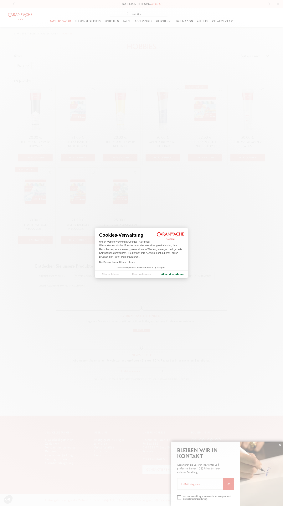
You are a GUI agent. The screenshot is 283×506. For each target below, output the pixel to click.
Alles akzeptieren (172, 274)
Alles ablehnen (111, 274)
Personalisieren (141, 274)
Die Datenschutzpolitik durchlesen (117, 262)
